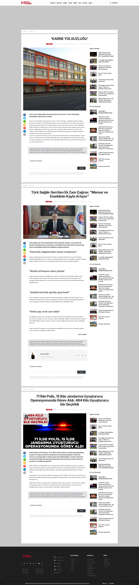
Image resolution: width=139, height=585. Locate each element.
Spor (79, 3)
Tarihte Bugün (91, 568)
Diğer (90, 3)
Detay (105, 583)
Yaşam (70, 3)
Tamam (112, 583)
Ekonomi (59, 3)
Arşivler (58, 566)
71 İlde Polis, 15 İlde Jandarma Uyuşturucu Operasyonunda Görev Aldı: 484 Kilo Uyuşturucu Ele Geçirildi (106, 120)
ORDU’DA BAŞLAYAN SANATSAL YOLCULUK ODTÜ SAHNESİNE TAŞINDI (106, 54)
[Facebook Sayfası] (23, 563)
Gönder (81, 168)
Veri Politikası (25, 572)
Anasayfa (25, 31)
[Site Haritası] (40, 563)
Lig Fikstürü (90, 566)
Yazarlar (58, 563)
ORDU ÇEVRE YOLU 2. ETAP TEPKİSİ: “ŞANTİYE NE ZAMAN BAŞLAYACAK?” (106, 100)
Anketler (106, 561)
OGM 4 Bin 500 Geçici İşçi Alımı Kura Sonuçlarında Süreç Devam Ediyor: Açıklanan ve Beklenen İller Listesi (105, 130)
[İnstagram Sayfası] (28, 563)
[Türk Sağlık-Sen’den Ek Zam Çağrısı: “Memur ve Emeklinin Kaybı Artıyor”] (54, 222)
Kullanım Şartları (40, 569)
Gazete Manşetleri (92, 575)
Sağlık (65, 3)
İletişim (58, 572)
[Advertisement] (69, 17)
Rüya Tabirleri (107, 564)
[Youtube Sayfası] (31, 563)
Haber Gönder (39, 572)
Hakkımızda (25, 569)
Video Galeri (59, 560)
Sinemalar (89, 570)
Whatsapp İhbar (40, 571)
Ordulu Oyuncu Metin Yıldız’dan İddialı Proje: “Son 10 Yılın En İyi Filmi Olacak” (106, 138)
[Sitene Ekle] (43, 563)
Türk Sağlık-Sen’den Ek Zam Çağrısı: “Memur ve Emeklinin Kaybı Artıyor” (106, 87)
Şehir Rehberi (90, 574)
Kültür (75, 3)
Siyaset (85, 3)
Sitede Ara (106, 559)
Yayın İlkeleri (25, 571)
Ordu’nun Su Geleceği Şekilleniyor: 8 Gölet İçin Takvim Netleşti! (105, 67)
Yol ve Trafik (90, 561)
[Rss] (37, 563)
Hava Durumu (90, 559)
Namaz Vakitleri (91, 562)
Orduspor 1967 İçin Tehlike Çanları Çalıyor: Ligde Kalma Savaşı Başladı (106, 93)
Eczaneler (90, 564)
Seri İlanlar (90, 572)
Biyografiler (107, 562)
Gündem (52, 3)
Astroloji (106, 566)
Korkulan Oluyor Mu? (104, 166)
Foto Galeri (59, 557)
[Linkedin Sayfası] (34, 563)
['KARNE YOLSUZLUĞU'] (54, 79)
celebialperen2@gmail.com (47, 357)
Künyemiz (59, 569)
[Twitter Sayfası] (25, 563)
